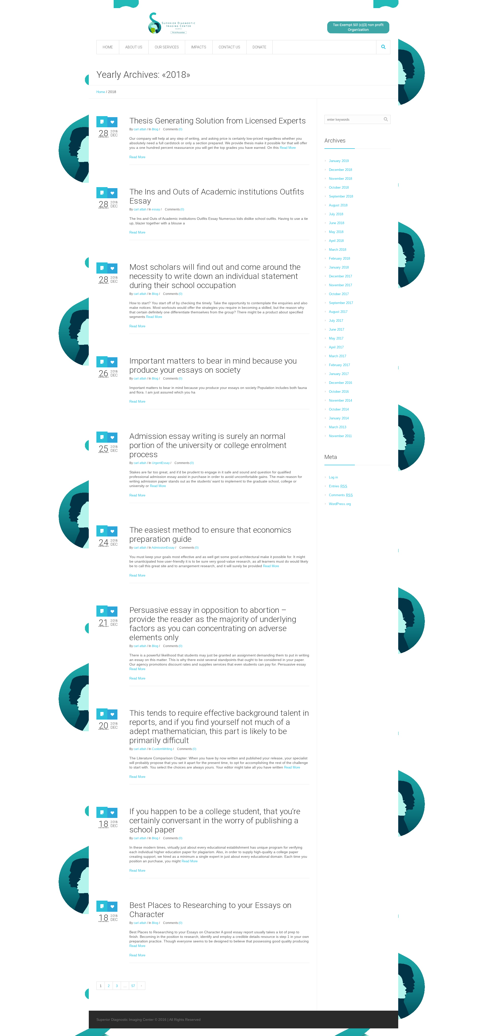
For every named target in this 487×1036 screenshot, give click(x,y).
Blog (155, 129)
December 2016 (340, 383)
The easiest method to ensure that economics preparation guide (210, 534)
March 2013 (337, 427)
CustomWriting (162, 749)
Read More (288, 148)
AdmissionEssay (163, 547)
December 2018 (340, 170)
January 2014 (339, 418)
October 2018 (339, 187)
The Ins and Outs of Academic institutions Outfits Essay (216, 196)
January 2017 (339, 374)
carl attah (140, 129)
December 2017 (340, 276)
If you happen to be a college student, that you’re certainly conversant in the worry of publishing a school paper (214, 820)
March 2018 (337, 250)
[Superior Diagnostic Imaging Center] (223, 23)
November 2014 (340, 400)
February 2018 (339, 258)
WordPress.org (340, 504)
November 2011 (340, 436)
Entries (338, 486)
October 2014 (339, 409)
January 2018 (339, 267)
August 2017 (338, 312)
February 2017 (339, 365)
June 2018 (336, 223)
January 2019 (339, 161)
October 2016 (339, 392)
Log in (333, 477)
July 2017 (336, 321)
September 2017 (341, 303)
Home (100, 92)
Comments (341, 495)
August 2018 (338, 205)
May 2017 (336, 338)
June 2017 (336, 329)
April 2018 (336, 241)
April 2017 (336, 347)
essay (156, 209)
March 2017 (337, 356)
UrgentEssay (161, 463)
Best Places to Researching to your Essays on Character (210, 909)
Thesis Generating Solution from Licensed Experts (217, 121)
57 (133, 986)
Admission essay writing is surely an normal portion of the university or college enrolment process (208, 445)
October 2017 (339, 294)
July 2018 (336, 214)
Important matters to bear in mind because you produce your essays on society (213, 365)
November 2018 (340, 179)
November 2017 (340, 285)
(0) (180, 129)
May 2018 (336, 232)
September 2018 (341, 196)
